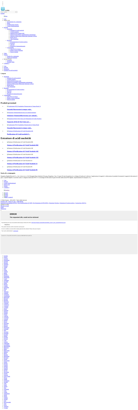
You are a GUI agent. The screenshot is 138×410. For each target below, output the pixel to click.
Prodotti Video (10, 62)
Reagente (9, 40)
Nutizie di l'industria (12, 57)
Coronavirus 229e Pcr (80, 203)
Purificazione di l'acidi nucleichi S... (18, 134)
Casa (5, 19)
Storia (8, 23)
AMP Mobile (20, 201)
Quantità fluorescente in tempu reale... (19, 109)
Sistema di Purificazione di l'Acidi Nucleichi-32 (22, 163)
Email (2, 207)
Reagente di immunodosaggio (17, 46)
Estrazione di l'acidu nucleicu (67, 203)
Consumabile (10, 47)
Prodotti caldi (4, 201)
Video (5, 53)
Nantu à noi (7, 184)
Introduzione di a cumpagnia (14, 21)
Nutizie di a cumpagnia (13, 56)
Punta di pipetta (14, 52)
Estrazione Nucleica (54, 203)
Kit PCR (12, 43)
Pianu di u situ (12, 201)
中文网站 (7, 10)
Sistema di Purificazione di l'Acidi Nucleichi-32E (22, 157)
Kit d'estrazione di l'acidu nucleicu (18, 42)
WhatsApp (3, 208)
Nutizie (6, 54)
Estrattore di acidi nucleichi (17, 30)
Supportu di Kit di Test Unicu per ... (19, 122)
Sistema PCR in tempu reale (17, 33)
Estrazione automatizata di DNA (9, 203)
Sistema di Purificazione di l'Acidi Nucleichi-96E (22, 145)
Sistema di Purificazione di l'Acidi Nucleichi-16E (22, 151)
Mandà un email (5, 206)
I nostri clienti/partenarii (13, 26)
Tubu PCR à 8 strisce (15, 49)
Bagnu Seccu (13, 37)
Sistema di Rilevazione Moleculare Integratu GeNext (23, 36)
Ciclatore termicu (14, 32)
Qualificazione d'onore (12, 24)
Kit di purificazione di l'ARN (25, 203)
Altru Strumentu (14, 39)
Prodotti (6, 27)
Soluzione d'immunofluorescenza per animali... (22, 115)
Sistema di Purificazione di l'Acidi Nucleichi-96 (22, 170)
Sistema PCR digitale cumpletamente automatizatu (23, 34)
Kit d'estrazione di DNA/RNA (40, 203)
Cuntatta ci (6, 63)
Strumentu (9, 29)
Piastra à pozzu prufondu (16, 50)
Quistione (9, 60)
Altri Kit (12, 44)
